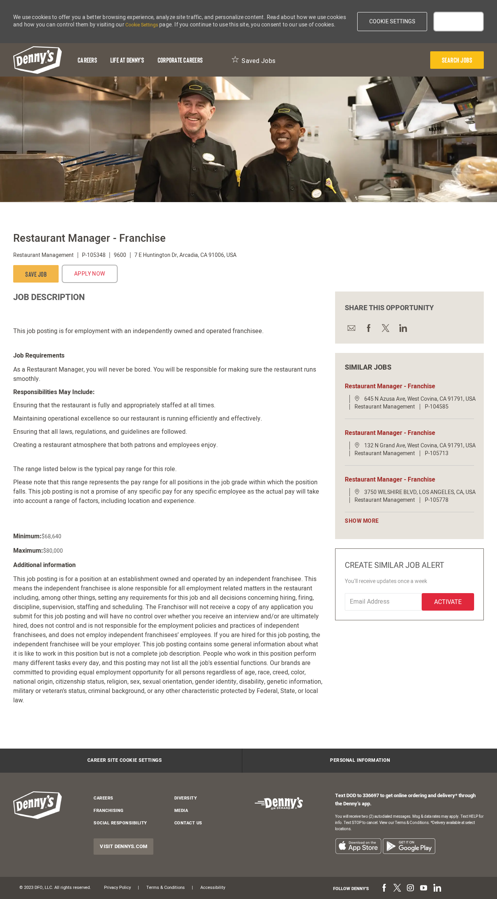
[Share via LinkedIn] (402, 327)
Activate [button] (448, 602)
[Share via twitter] (385, 327)
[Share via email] (351, 327)
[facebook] (384, 888)
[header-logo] (37, 60)
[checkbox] (36, 274)
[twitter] (397, 888)
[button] (392, 21)
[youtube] (423, 888)
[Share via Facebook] (368, 327)
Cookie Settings (141, 24)
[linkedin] (437, 888)
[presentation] (457, 60)
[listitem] (358, 846)
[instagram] (410, 888)
